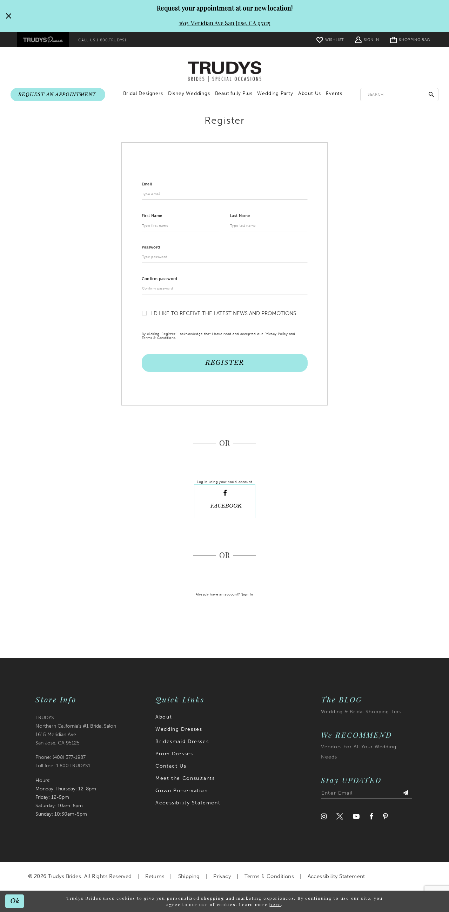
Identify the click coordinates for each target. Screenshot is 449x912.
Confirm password (159, 279)
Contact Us (170, 766)
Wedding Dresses (178, 729)
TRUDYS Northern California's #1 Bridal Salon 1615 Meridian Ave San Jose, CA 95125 (75, 730)
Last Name (240, 215)
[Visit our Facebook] (371, 816)
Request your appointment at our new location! (225, 8)
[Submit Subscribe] (405, 793)
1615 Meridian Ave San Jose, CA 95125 (224, 23)
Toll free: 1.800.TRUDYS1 (63, 766)
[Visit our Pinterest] (385, 816)
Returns (155, 876)
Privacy (222, 876)
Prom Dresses (174, 754)
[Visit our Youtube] (356, 816)
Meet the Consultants (185, 778)
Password (151, 247)
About (163, 717)
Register (224, 363)
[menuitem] (43, 39)
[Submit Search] (431, 94)
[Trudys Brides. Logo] (224, 71)
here (275, 904)
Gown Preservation (181, 791)
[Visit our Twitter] (339, 816)
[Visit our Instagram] (323, 816)
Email (147, 184)
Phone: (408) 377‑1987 (60, 757)
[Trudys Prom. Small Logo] (43, 39)
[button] (366, 39)
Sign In (247, 594)
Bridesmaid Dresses (182, 741)
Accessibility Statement (187, 803)
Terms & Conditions (269, 876)
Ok (15, 901)
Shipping (189, 876)
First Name (152, 215)
